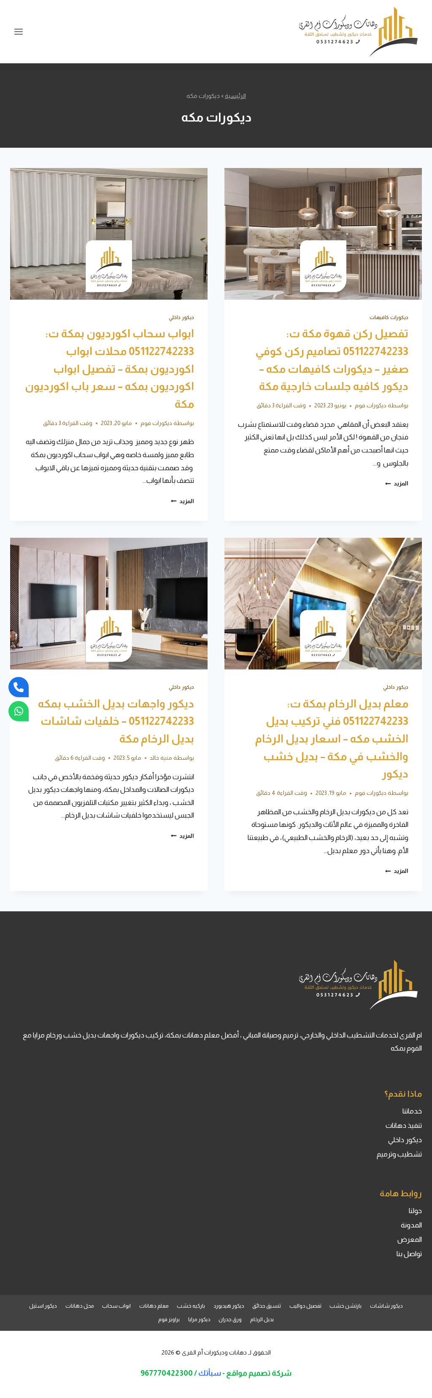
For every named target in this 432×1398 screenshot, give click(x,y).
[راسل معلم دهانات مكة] (18, 711)
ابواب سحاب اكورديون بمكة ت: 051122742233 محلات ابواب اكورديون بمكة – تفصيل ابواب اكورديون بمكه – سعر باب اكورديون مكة (109, 368)
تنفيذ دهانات (404, 1126)
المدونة (411, 1225)
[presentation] (323, 234)
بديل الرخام (262, 1319)
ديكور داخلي (181, 317)
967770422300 (166, 1373)
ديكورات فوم (370, 405)
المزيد (396, 483)
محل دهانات (79, 1306)
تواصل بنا (409, 1254)
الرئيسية (235, 95)
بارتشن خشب (345, 1306)
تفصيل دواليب (305, 1306)
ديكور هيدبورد (228, 1306)
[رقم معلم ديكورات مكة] (18, 687)
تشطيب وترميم (399, 1154)
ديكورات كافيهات (389, 317)
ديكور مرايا (199, 1319)
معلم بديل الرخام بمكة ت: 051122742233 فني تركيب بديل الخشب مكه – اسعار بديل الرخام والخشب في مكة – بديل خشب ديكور (331, 738)
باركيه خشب (191, 1306)
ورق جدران (230, 1319)
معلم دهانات (154, 1306)
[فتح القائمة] (18, 31)
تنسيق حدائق (266, 1306)
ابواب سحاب (116, 1306)
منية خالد (161, 758)
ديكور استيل (43, 1306)
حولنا (415, 1211)
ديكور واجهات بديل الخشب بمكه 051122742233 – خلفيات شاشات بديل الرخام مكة (116, 721)
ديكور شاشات (386, 1306)
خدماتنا (412, 1111)
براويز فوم (169, 1319)
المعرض (409, 1239)
